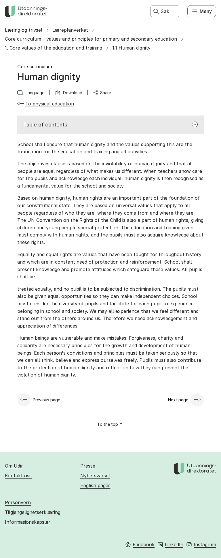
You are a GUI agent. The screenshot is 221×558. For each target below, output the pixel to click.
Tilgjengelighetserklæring (32, 512)
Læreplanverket (70, 30)
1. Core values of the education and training (53, 48)
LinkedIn (174, 544)
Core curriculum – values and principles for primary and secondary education (91, 39)
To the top (107, 424)
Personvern (18, 502)
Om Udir (14, 466)
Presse (87, 466)
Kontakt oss (18, 475)
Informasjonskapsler (27, 522)
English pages (95, 485)
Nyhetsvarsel (95, 475)
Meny (206, 11)
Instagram (205, 544)
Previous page (46, 399)
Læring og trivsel (23, 30)
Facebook (144, 544)
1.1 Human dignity (131, 48)
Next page (178, 399)
